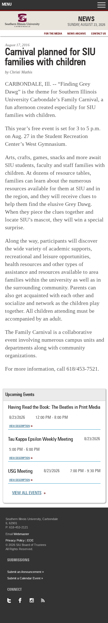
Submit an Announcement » (25, 571)
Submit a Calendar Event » (25, 578)
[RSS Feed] (46, 600)
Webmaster (21, 534)
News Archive (76, 33)
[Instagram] (34, 600)
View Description (19, 426)
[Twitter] (12, 600)
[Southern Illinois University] (22, 25)
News (86, 19)
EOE (30, 540)
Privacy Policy (15, 540)
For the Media (53, 33)
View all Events (27, 493)
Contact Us (98, 33)
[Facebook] (23, 600)
